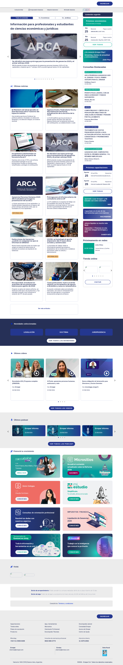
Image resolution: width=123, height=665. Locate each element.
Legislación (29, 332)
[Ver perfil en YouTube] (23, 653)
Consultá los (61, 603)
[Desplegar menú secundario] (88, 3)
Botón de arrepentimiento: (40, 590)
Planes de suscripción (17, 629)
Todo (22, 18)
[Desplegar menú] (11, 3)
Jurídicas (66, 18)
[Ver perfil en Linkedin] (19, 653)
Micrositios (48, 626)
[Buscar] (34, 3)
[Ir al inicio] (17, 616)
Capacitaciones (15, 624)
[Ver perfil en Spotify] (35, 653)
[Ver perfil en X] (15, 653)
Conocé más (22, 499)
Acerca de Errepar (84, 629)
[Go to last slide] (84, 270)
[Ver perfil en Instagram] (27, 653)
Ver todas (98, 191)
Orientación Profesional (52, 629)
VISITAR (97, 282)
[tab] (58, 401)
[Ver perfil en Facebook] (12, 653)
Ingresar (104, 4)
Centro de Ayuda (84, 632)
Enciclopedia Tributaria (52, 632)
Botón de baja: (36, 594)
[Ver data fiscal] (107, 653)
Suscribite (73, 473)
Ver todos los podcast (61, 444)
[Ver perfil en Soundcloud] (31, 653)
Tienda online (14, 626)
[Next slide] (111, 270)
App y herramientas (51, 624)
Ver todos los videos (61, 408)
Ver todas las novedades (61, 341)
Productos (13, 632)
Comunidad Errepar (85, 626)
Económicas (44, 18)
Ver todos (98, 45)
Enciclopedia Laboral (85, 624)
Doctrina (64, 332)
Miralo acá (21, 473)
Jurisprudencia (99, 332)
